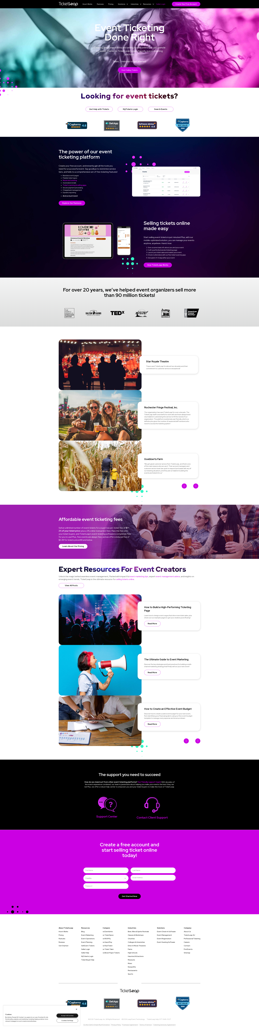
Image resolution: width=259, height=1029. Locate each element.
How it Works (63, 931)
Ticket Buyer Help (87, 960)
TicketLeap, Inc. (99, 1019)
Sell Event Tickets (87, 946)
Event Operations (88, 939)
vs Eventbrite (108, 931)
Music (130, 963)
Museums (131, 960)
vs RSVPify (107, 939)
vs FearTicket (108, 946)
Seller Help (85, 953)
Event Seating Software (166, 942)
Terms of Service (145, 1025)
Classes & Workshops (136, 935)
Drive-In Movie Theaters (137, 946)
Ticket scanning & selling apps (74, 185)
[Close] (76, 1009)
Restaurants (132, 970)
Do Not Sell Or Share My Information (96, 1025)
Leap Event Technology (136, 1019)
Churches (131, 939)
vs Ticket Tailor (108, 949)
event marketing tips (138, 576)
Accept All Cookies (67, 1015)
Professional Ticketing (192, 939)
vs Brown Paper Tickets (111, 953)
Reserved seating (70, 180)
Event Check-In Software (166, 931)
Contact (187, 946)
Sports (130, 974)
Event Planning (86, 942)
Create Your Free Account (186, 4)
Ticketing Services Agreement (164, 1025)
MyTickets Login (87, 956)
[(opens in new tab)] (76, 125)
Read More (152, 624)
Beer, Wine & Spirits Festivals (138, 931)
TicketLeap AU (189, 935)
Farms (130, 949)
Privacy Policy (116, 1025)
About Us (187, 931)
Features (62, 939)
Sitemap (187, 953)
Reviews (62, 942)
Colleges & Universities (136, 942)
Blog (83, 931)
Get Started (63, 946)
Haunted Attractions (136, 956)
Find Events (188, 949)
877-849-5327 (165, 1019)
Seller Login (85, 949)
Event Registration (164, 939)
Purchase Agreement (130, 1025)
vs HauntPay (107, 942)
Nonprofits (132, 967)
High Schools (132, 953)
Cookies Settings (67, 1020)
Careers (187, 942)
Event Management (164, 935)
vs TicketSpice (108, 935)
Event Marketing (87, 935)
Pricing (61, 935)
